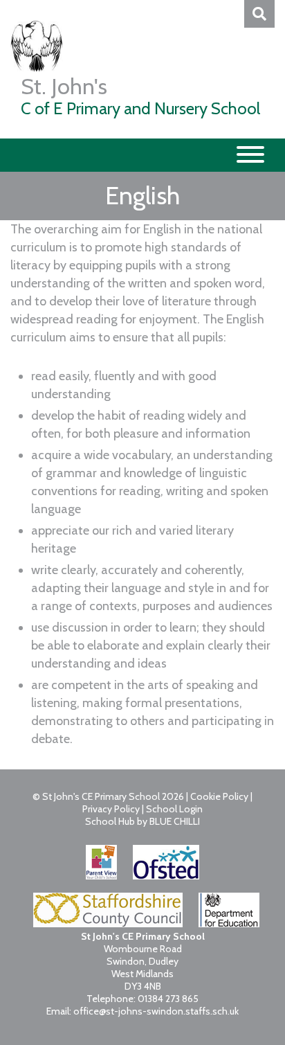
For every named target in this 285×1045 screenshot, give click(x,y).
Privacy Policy (111, 809)
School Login (174, 809)
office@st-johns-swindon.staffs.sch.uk (156, 1011)
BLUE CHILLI (174, 821)
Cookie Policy (219, 796)
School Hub (110, 821)
